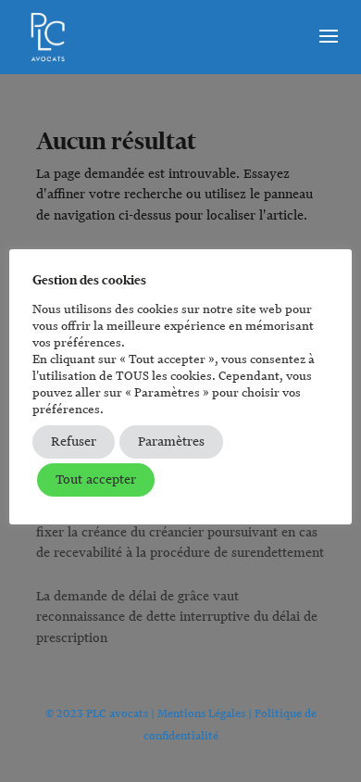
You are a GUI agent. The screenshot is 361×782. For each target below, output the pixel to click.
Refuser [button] (73, 441)
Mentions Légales (201, 713)
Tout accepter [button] (96, 479)
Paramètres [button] (171, 441)
